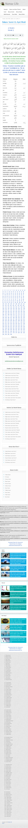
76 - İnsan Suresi (7, 761)
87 (15, 300)
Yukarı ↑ (3, 823)
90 (21, 300)
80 (23, 299)
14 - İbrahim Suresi (7, 672)
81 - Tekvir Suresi (7, 770)
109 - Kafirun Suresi (8, 809)
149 (6, 311)
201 (24, 319)
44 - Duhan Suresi (7, 716)
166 (3, 314)
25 (23, 291)
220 (3, 323)
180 (16, 316)
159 (8, 313)
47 (23, 294)
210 (24, 320)
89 (19, 300)
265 (3, 331)
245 (21, 326)
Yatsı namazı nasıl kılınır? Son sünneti (13, 397)
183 (24, 316)
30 (11, 293)
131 (6, 308)
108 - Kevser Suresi (8, 808)
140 (6, 309)
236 (21, 325)
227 (21, 323)
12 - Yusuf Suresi (7, 670)
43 (15, 294)
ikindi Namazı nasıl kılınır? (10, 455)
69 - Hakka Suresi (7, 752)
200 (21, 319)
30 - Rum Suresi (7, 696)
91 (23, 300)
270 (16, 331)
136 (19, 308)
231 (8, 325)
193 (3, 319)
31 (13, 293)
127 (19, 306)
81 (3, 300)
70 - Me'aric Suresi (7, 753)
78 (19, 299)
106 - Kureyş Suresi (8, 805)
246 (24, 326)
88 (17, 300)
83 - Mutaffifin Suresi (8, 772)
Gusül (5, 11)
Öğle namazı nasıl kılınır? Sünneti (12, 377)
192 (24, 317)
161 (13, 313)
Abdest (24, 9)
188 (13, 317)
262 (19, 329)
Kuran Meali (14, 14)
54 (15, 296)
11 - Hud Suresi (7, 668)
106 (11, 303)
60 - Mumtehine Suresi (8, 740)
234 (16, 325)
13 (22, 290)
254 (21, 328)
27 (5, 293)
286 (11, 334)
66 (17, 297)
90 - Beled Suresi (7, 782)
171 (16, 314)
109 (19, 303)
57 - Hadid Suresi (7, 734)
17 (7, 291)
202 (3, 320)
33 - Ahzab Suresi (7, 700)
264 (24, 329)
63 (11, 297)
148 (3, 311)
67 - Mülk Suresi (7, 749)
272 (21, 331)
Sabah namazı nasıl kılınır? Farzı (11, 375)
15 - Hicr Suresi (7, 674)
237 (24, 325)
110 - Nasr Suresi (7, 810)
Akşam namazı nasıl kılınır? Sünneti (12, 391)
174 (24, 314)
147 (24, 309)
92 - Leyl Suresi (7, 784)
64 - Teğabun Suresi (8, 745)
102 (25, 302)
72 (7, 299)
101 (22, 302)
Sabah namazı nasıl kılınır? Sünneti (12, 373)
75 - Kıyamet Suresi (8, 760)
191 (21, 317)
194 (6, 319)
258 (8, 329)
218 (21, 322)
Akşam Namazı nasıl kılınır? (11, 457)
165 (24, 313)
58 (23, 296)
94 (7, 302)
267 (8, 331)
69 (23, 297)
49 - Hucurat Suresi (8, 723)
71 (5, 299)
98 (15, 302)
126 (16, 306)
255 (24, 328)
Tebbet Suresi (8, 490)
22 (17, 291)
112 (3, 305)
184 (3, 317)
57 (21, 296)
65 (15, 297)
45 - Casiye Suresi (7, 718)
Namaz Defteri (22, 14)
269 (13, 331)
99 (17, 302)
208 (19, 320)
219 (24, 322)
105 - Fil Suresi (7, 804)
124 (11, 306)
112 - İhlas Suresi (7, 813)
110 (21, 303)
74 (11, 299)
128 (21, 306)
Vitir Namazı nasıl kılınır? (10, 462)
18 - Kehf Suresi (7, 678)
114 (8, 305)
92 (3, 302)
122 (6, 306)
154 (19, 311)
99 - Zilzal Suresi (7, 796)
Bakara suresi (13, 18)
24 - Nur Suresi (7, 688)
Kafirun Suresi (8, 485)
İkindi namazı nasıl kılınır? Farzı (11, 386)
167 (6, 314)
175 (3, 316)
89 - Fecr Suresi (7, 780)
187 (11, 317)
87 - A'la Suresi (7, 778)
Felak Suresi (7, 494)
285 (8, 334)
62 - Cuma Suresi (7, 742)
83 (7, 300)
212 (6, 322)
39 (7, 294)
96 (11, 302)
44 (17, 294)
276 (8, 332)
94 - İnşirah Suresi (7, 787)
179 (13, 316)
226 (19, 323)
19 (11, 291)
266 (6, 331)
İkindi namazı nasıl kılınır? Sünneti (12, 384)
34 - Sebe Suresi (7, 701)
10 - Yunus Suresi (7, 667)
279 (16, 332)
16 (5, 291)
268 (11, 331)
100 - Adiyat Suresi (7, 797)
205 (11, 320)
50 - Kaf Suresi (7, 724)
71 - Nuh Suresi (7, 754)
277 (11, 332)
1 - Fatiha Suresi (7, 655)
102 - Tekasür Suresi (8, 800)
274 (3, 332)
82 (5, 300)
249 (8, 328)
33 (17, 293)
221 (6, 323)
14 (24, 290)
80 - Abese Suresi (7, 768)
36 (23, 293)
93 (5, 302)
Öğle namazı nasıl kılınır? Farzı (11, 379)
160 (11, 313)
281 (21, 332)
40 (9, 294)
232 (11, 325)
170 (13, 314)
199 (19, 319)
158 (6, 313)
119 (21, 305)
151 (11, 311)
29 (9, 293)
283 (3, 334)
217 (19, 322)
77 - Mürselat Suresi (8, 764)
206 (13, 320)
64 (13, 297)
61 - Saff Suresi (7, 741)
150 (8, 311)
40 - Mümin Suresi (7, 711)
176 (6, 316)
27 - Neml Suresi (7, 692)
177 (8, 316)
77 (17, 299)
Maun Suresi (7, 481)
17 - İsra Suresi (7, 676)
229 (3, 325)
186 (8, 317)
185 (6, 317)
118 (18, 305)
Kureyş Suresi (8, 479)
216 (16, 322)
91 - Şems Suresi (7, 783)
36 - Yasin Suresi (7, 704)
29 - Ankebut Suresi (8, 694)
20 (13, 291)
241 (11, 326)
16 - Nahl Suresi (7, 675)
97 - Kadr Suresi (7, 793)
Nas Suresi (7, 496)
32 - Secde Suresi (7, 698)
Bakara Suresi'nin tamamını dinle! (11, 38)
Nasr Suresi (7, 488)
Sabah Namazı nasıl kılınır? (10, 451)
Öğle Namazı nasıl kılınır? (10, 453)
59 (3, 297)
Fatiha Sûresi (7, 474)
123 (8, 306)
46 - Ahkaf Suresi (7, 719)
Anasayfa (6, 9)
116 (13, 305)
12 (20, 290)
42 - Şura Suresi (7, 714)
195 (8, 319)
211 (3, 322)
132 (8, 308)
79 (21, 299)
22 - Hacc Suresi (7, 685)
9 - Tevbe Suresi (7, 666)
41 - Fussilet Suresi (8, 712)
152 (13, 311)
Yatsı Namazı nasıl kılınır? (10, 460)
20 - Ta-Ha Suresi (7, 682)
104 (6, 303)
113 (6, 305)
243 (16, 326)
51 (9, 296)
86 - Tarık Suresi (7, 776)
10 (16, 290)
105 (8, 303)
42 (13, 294)
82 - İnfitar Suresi (7, 771)
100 (19, 302)
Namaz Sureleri (11, 11)
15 (3, 291)
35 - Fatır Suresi (7, 702)
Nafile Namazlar (7, 14)
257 (6, 329)
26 (3, 293)
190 (19, 317)
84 (9, 300)
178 (11, 316)
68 (21, 297)
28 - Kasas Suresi (7, 693)
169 (11, 314)
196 (11, 319)
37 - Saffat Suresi (7, 705)
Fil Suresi (7, 476)
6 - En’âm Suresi (7, 662)
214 (11, 322)
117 (16, 305)
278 (13, 332)
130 (3, 308)
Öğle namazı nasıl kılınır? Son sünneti (12, 382)
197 (13, 319)
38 (5, 294)
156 (24, 311)
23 (19, 291)
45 (19, 294)
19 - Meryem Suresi (8, 679)
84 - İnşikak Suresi (7, 774)
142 (11, 309)
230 (6, 325)
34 (19, 293)
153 (16, 311)
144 (16, 309)
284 (6, 334)
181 (19, 316)
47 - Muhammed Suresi (8, 720)
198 (16, 319)
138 (24, 308)
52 (11, 296)
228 (24, 323)
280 (19, 332)
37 (3, 294)
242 (13, 326)
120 (23, 305)
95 (9, 302)
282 (24, 332)
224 (13, 323)
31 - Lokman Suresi (8, 697)
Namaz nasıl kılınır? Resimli (15, 9)
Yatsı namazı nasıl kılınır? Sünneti (12, 393)
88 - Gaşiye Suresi (7, 779)
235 (19, 325)
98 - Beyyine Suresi (8, 794)
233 (13, 325)
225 (16, 323)
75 (13, 299)
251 (13, 328)
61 (7, 297)
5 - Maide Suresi (7, 660)
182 (21, 316)
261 (16, 329)
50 (7, 296)
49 (5, 296)
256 (3, 329)
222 (8, 323)
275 (6, 332)
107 (13, 303)
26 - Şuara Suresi (7, 690)
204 (8, 320)
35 (21, 293)
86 (13, 300)
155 (21, 311)
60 (5, 297)
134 (13, 308)
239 (6, 326)
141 (8, 309)
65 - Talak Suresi (7, 746)
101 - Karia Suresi (7, 798)
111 (24, 303)
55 (17, 296)
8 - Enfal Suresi (7, 664)
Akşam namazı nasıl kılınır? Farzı (12, 388)
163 (19, 313)
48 (3, 296)
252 (16, 328)
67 (19, 297)
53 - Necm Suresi (7, 728)
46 (21, 294)
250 (11, 328)
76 (15, 299)
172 (19, 314)
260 (13, 329)
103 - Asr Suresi (7, 801)
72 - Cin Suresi (7, 756)
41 (11, 294)
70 (3, 299)
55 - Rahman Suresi (8, 731)
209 (21, 320)
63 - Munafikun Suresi (8, 744)
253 (19, 328)
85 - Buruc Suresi (7, 775)
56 (19, 296)
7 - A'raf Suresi (7, 663)
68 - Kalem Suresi (7, 750)
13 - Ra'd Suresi (7, 671)
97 (13, 302)
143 (13, 309)
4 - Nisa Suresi (7, 659)
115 (11, 305)
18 (9, 291)
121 (3, 306)
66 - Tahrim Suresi (7, 748)
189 (16, 317)
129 (24, 306)
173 (21, 314)
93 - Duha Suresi (7, 786)
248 (6, 328)
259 (11, 329)
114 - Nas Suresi (7, 816)
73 (9, 299)
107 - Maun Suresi (7, 806)
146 (21, 309)
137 (21, 308)
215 (13, 322)
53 (13, 296)
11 (18, 290)
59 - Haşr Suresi (7, 738)
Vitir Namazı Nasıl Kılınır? (10, 399)
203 (6, 320)
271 (19, 331)
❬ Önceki (11, 28)
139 (3, 309)
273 (24, 331)
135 (16, 308)
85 (11, 300)
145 (19, 309)
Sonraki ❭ (11, 30)
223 (11, 323)
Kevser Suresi (8, 483)
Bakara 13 (18, 18)
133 (11, 308)
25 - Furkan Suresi (7, 689)
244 (19, 326)
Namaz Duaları (19, 11)
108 (16, 303)
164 (21, 313)
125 (13, 306)
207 (16, 320)
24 (21, 291)
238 (3, 326)
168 (8, 314)
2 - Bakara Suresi (7, 656)
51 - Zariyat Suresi (7, 726)
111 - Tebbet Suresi (8, 812)
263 (21, 329)
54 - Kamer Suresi (7, 730)
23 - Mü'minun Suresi (8, 686)
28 (7, 293)
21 (15, 291)
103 (3, 303)
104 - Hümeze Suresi (8, 802)
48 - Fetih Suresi (7, 722)
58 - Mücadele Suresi (8, 737)
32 (15, 293)
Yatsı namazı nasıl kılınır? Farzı (11, 395)
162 (16, 313)
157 (3, 313)
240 (8, 326)
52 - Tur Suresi (7, 727)
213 (8, 322)
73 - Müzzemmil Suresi (8, 757)
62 (9, 297)
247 (3, 328)
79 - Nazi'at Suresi (7, 767)
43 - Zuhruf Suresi (7, 715)
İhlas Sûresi (7, 492)
